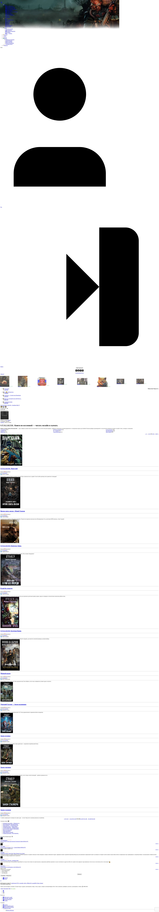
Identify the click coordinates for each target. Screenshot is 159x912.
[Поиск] (1, 2)
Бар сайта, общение (8, 898)
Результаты (9, 875)
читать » (157, 843)
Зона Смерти (108, 432)
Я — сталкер (56, 430)
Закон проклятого (6, 831)
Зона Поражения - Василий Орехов (10, 824)
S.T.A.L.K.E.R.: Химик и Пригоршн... (11, 828)
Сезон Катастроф (56, 432)
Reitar (38, 883)
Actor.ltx (6, 904)
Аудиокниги (3, 429)
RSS (9, 888)
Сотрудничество (7, 899)
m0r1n (25, 883)
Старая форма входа (79, 373)
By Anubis (13, 888)
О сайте (6, 900)
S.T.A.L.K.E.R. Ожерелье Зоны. (10, 546)
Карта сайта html (4, 888)
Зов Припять (4, 873)
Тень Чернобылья (5, 870)
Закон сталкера (5, 810)
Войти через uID (79, 367)
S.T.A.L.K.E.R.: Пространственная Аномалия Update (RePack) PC (14, 841)
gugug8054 (34, 883)
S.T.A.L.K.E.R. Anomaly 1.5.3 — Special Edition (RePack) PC (13, 847)
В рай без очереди (6, 588)
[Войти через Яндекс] (80, 370)
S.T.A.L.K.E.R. (109, 429)
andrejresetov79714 (15, 883)
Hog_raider (2, 846)
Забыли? (2, 374)
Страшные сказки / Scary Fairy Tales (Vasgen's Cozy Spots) (12, 853)
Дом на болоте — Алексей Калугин (10, 825)
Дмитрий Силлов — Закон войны (10, 826)
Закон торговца (5, 767)
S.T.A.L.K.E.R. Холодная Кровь (10, 631)
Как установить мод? (8, 905)
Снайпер (2, 430)
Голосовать (3, 875)
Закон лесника (5, 736)
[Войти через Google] (83, 370)
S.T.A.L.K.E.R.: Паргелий (9, 468)
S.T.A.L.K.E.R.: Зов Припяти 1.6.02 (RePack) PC (10, 867)
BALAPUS (2, 866)
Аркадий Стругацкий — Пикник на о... (11, 823)
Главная (2, 422)
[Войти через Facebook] (78, 370)
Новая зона (3, 432)
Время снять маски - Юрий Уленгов (12, 511)
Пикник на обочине (57, 429)
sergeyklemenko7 (3, 840)
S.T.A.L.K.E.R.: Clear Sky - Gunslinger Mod (9, 405)
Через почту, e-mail (8, 897)
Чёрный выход (5, 673)
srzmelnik (2, 852)
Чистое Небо (4, 871)
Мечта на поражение (7, 830)
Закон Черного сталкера (8, 832)
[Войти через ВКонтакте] (76, 370)
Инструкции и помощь (9, 907)
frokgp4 (9, 420)
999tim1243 (29, 883)
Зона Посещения (109, 430)
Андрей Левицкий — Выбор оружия (11, 827)
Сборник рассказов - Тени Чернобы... (11, 833)
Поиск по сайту (7, 908)
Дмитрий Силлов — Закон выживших (13, 704)
